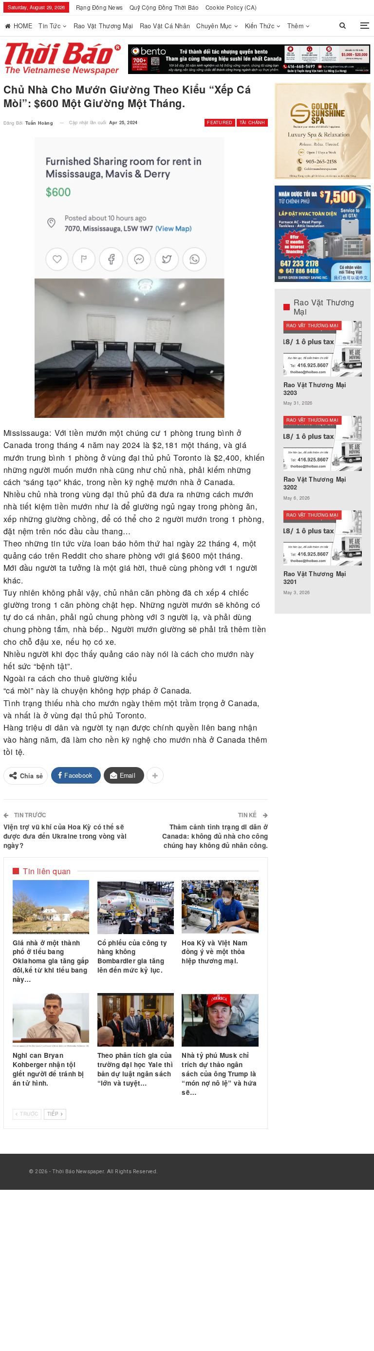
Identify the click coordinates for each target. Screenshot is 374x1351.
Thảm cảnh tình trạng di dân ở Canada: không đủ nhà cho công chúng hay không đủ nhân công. (215, 836)
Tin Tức (49, 25)
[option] (322, 463)
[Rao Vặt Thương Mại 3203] (322, 348)
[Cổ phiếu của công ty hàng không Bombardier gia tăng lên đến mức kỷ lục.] (135, 907)
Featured (219, 122)
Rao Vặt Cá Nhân (165, 25)
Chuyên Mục (213, 25)
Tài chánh (252, 122)
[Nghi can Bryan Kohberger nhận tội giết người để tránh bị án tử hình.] (51, 1020)
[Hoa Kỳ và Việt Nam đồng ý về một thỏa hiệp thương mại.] (220, 907)
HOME (23, 25)
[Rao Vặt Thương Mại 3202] (322, 443)
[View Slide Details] (249, 59)
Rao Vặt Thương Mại (103, 25)
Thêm (295, 25)
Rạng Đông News (99, 7)
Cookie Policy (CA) (231, 7)
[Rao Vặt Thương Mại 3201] (322, 537)
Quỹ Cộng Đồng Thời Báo (164, 7)
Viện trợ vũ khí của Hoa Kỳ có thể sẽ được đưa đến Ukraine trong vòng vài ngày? (65, 836)
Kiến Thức (259, 25)
